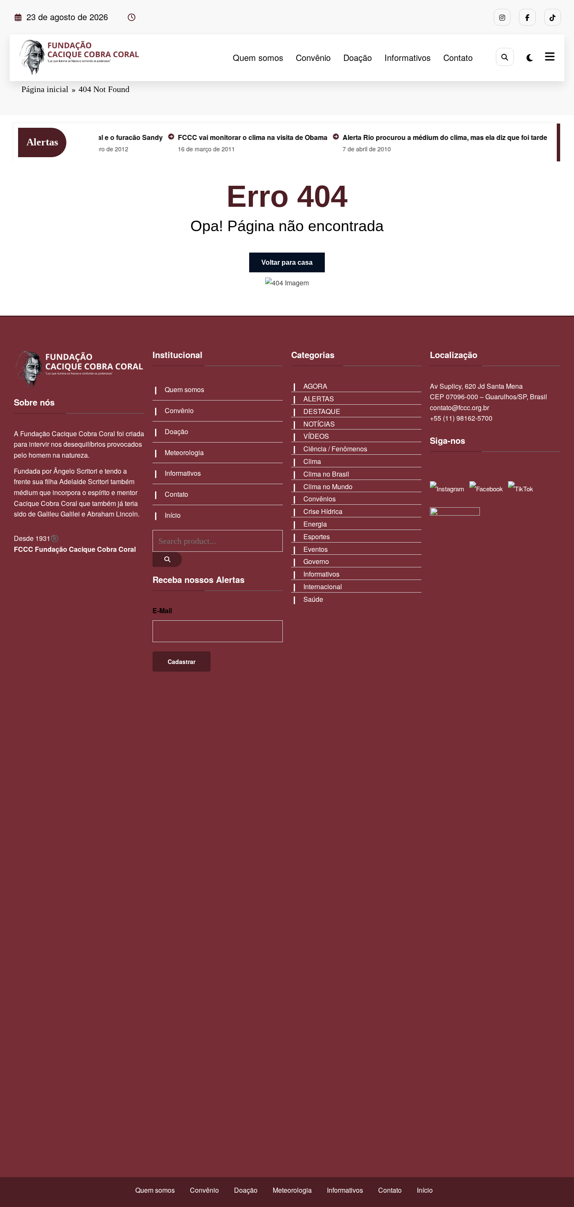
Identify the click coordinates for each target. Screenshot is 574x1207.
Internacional (322, 586)
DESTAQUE (321, 411)
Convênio (313, 57)
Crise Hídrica (322, 511)
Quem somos (258, 57)
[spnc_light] (530, 57)
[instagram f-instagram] (502, 17)
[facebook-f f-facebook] (527, 17)
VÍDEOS (316, 436)
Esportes (316, 536)
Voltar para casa (287, 262)
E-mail (162, 610)
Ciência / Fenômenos (335, 448)
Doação (357, 57)
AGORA (315, 386)
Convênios (319, 498)
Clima (312, 461)
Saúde (313, 599)
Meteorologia (184, 452)
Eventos (315, 549)
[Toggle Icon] (549, 57)
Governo (316, 561)
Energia (315, 524)
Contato (458, 57)
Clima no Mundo (328, 486)
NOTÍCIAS (319, 424)
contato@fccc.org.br (459, 407)
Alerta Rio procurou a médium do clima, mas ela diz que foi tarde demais (439, 137)
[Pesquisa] (505, 57)
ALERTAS (318, 398)
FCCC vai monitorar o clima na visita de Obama (235, 137)
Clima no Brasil (326, 474)
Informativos (407, 57)
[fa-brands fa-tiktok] (552, 17)
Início (173, 515)
